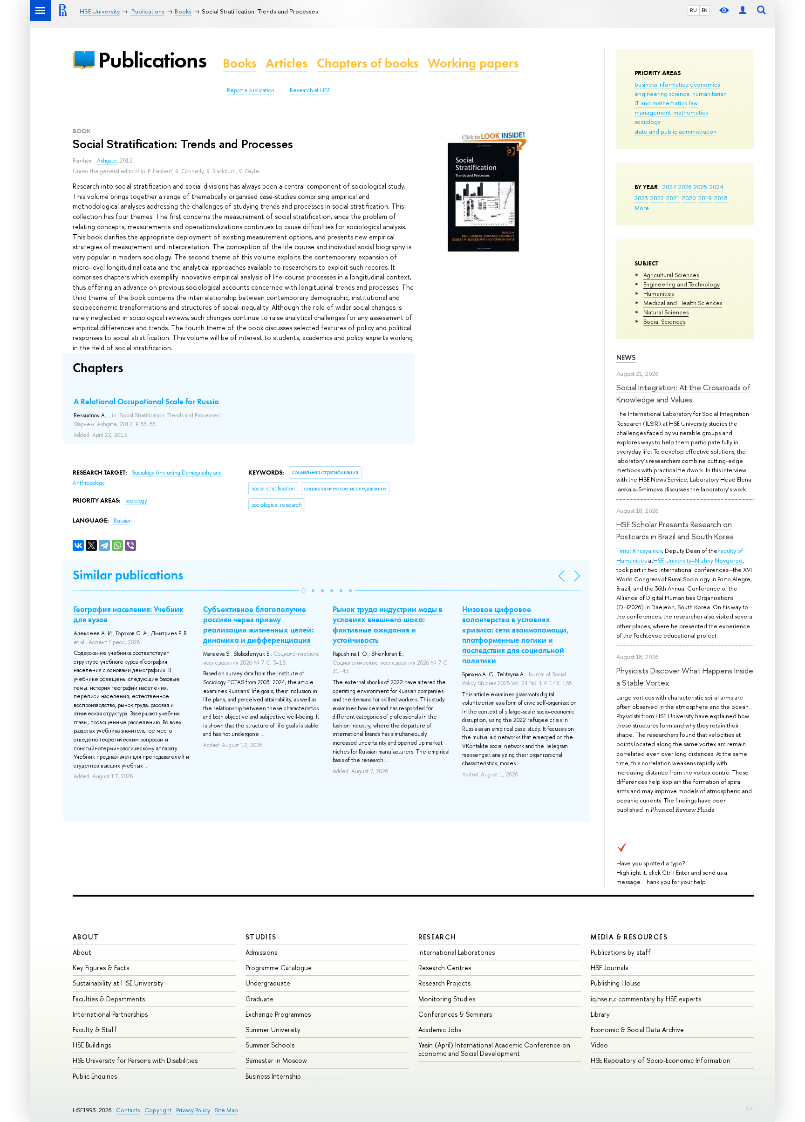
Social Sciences (664, 321)
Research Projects (444, 983)
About (86, 936)
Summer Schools (270, 1044)
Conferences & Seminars (455, 1014)
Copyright (157, 1110)
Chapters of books (367, 63)
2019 (705, 198)
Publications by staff (621, 952)
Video (599, 1044)
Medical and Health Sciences (682, 303)
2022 (657, 198)
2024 (716, 187)
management (652, 112)
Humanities (658, 293)
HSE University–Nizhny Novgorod (698, 560)
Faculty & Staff (95, 1029)
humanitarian (709, 93)
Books (239, 63)
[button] (303, 590)
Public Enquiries (95, 1076)
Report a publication (250, 90)
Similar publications (128, 575)
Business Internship (273, 1076)
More (641, 208)
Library (600, 1014)
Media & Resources (629, 936)
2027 (669, 187)
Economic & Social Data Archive (637, 1029)
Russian (123, 520)
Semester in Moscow (276, 1060)
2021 (673, 198)
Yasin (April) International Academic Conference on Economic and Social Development (494, 1049)
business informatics (661, 84)
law (693, 103)
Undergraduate (268, 983)
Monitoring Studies (446, 998)
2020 (689, 198)
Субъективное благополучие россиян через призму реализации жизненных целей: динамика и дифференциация (258, 624)
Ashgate (107, 160)
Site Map (226, 1110)
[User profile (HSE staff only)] (743, 10)
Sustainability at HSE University (118, 983)
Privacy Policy (193, 1110)
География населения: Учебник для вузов (129, 614)
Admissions (261, 952)
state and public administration (675, 131)
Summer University (273, 1029)
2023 (641, 198)
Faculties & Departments (109, 998)
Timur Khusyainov (639, 550)
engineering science (662, 93)
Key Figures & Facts (101, 967)
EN (705, 10)
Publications (152, 60)
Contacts (128, 1110)
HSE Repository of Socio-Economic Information (660, 1060)
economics (705, 84)
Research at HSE (310, 90)
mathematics (690, 112)
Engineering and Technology (681, 284)
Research (437, 936)
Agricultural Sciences (671, 275)
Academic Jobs (439, 1029)
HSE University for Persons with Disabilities (135, 1060)
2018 (721, 198)
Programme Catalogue (279, 967)
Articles (286, 63)
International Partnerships (110, 1014)
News (626, 357)
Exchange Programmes (278, 1014)
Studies (261, 936)
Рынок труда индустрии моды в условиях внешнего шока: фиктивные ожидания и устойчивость (388, 624)
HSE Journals (609, 967)
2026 (684, 187)
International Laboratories (456, 952)
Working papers (473, 63)
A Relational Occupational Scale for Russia (146, 401)
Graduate (259, 998)
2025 (700, 187)
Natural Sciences (666, 312)
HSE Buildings (92, 1044)
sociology (647, 121)
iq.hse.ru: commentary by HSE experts (646, 998)
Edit (750, 1108)
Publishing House (616, 983)
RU (693, 10)
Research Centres (444, 967)
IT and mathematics (660, 103)
